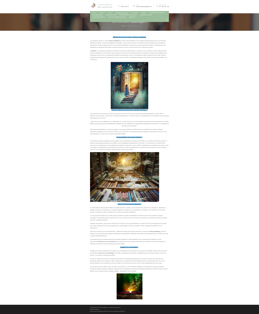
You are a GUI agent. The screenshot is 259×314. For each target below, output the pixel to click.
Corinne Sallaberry (104, 4)
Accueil (94, 12)
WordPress (122, 311)
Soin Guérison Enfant (97, 15)
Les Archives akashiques (121, 12)
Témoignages (132, 17)
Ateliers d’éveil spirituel (98, 17)
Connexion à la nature (146, 15)
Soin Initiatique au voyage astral (128, 15)
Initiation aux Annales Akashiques (117, 17)
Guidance (143, 12)
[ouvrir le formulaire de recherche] (166, 19)
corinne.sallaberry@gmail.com (144, 6)
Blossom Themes (109, 311)
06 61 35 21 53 (125, 6)
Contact (110, 12)
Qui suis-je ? (102, 12)
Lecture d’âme (134, 12)
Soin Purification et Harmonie (157, 12)
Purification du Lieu (111, 15)
